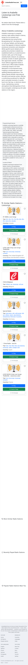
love (7, 251)
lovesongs (17, 251)
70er (10, 345)
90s (4, 221)
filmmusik (13, 316)
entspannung (6, 316)
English (2, 646)
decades (13, 221)
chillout (7, 315)
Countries (17, 637)
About (2, 662)
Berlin (16, 652)
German (3, 652)
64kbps (8, 284)
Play (14, 227)
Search (24, 6)
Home (2, 637)
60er (7, 345)
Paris (16, 650)
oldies (10, 347)
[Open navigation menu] (21, 2)
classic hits (8, 221)
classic (11, 315)
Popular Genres (4, 641)
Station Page (15, 230)
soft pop (21, 284)
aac (11, 284)
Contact (6, 662)
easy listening (17, 315)
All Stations (3, 639)
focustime (18, 316)
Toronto (16, 654)
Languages (17, 639)
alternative (9, 313)
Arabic (2, 656)
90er (16, 345)
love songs (11, 251)
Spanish (2, 648)
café (13, 313)
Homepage (14, 234)
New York (17, 646)
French (2, 650)
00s (10, 219)
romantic (5, 253)
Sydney (16, 656)
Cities (16, 641)
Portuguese (3, 654)
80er (13, 345)
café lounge (18, 313)
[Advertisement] (14, 106)
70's (12, 219)
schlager (14, 347)
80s (20, 219)
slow (18, 347)
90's (23, 219)
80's (18, 219)
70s (15, 219)
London (16, 648)
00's (7, 219)
